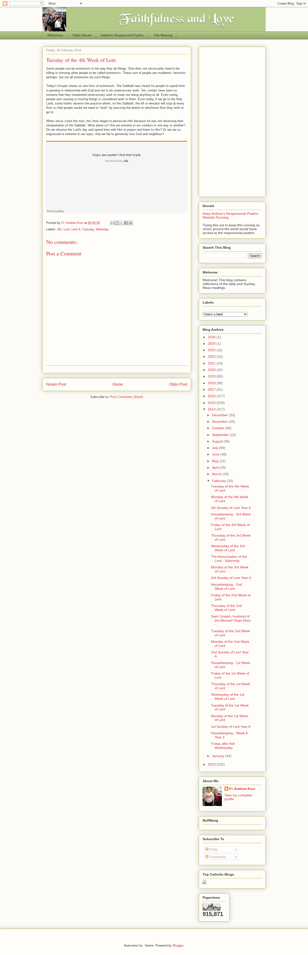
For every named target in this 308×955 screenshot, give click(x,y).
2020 (212, 370)
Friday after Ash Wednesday (223, 746)
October (218, 428)
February (219, 481)
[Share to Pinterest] (130, 223)
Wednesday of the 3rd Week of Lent (228, 548)
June (216, 454)
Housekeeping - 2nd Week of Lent (226, 587)
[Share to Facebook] (126, 223)
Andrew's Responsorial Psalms (122, 35)
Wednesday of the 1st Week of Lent (227, 697)
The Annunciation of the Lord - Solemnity (229, 559)
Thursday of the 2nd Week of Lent (226, 608)
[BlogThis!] (117, 223)
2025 (212, 337)
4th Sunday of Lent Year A (231, 508)
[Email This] (112, 223)
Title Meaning (163, 35)
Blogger (178, 945)
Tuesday (88, 229)
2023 (212, 350)
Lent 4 (75, 229)
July (215, 448)
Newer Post (56, 384)
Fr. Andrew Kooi (242, 789)
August (218, 441)
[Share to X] (121, 223)
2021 (212, 363)
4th (59, 229)
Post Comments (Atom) (126, 397)
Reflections (55, 35)
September (221, 435)
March (217, 474)
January (218, 756)
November (220, 421)
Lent (67, 229)
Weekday (102, 229)
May (215, 461)
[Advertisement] (232, 121)
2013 (212, 764)
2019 (212, 376)
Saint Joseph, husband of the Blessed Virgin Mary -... (231, 620)
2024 (212, 343)
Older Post (178, 384)
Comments (217, 857)
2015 (212, 403)
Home (118, 384)
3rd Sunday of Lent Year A (231, 578)
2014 (212, 409)
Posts (213, 849)
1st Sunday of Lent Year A (230, 726)
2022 (212, 356)
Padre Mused (82, 35)
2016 (212, 396)
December (220, 415)
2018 (212, 383)
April (216, 467)
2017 (212, 389)
